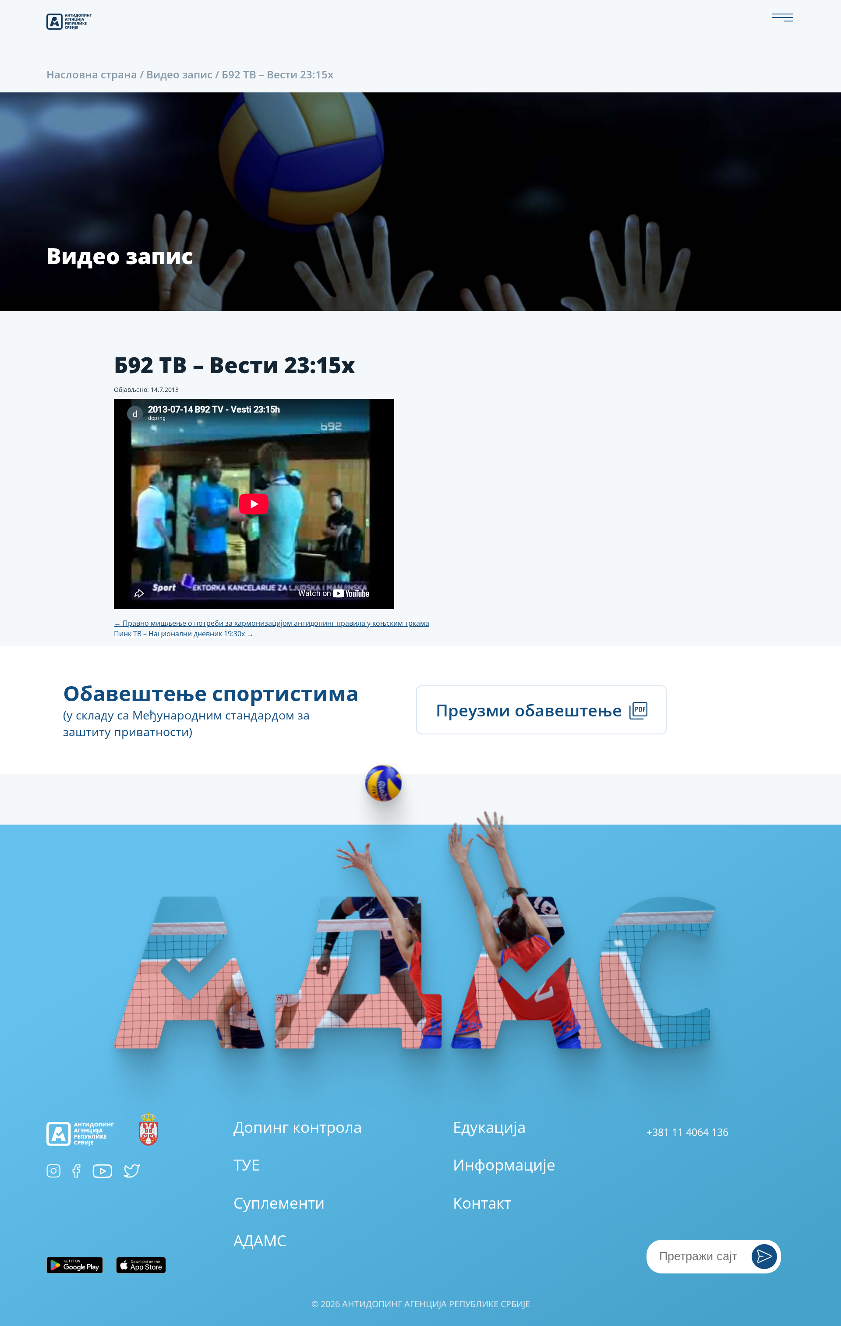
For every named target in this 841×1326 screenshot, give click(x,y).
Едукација (489, 1127)
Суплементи (279, 1202)
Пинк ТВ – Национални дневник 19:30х (184, 633)
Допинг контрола (297, 1127)
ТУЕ (246, 1164)
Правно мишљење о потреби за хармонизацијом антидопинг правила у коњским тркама (271, 623)
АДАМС (259, 1240)
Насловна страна (91, 74)
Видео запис (179, 74)
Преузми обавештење (531, 709)
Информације (504, 1164)
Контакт (482, 1202)
